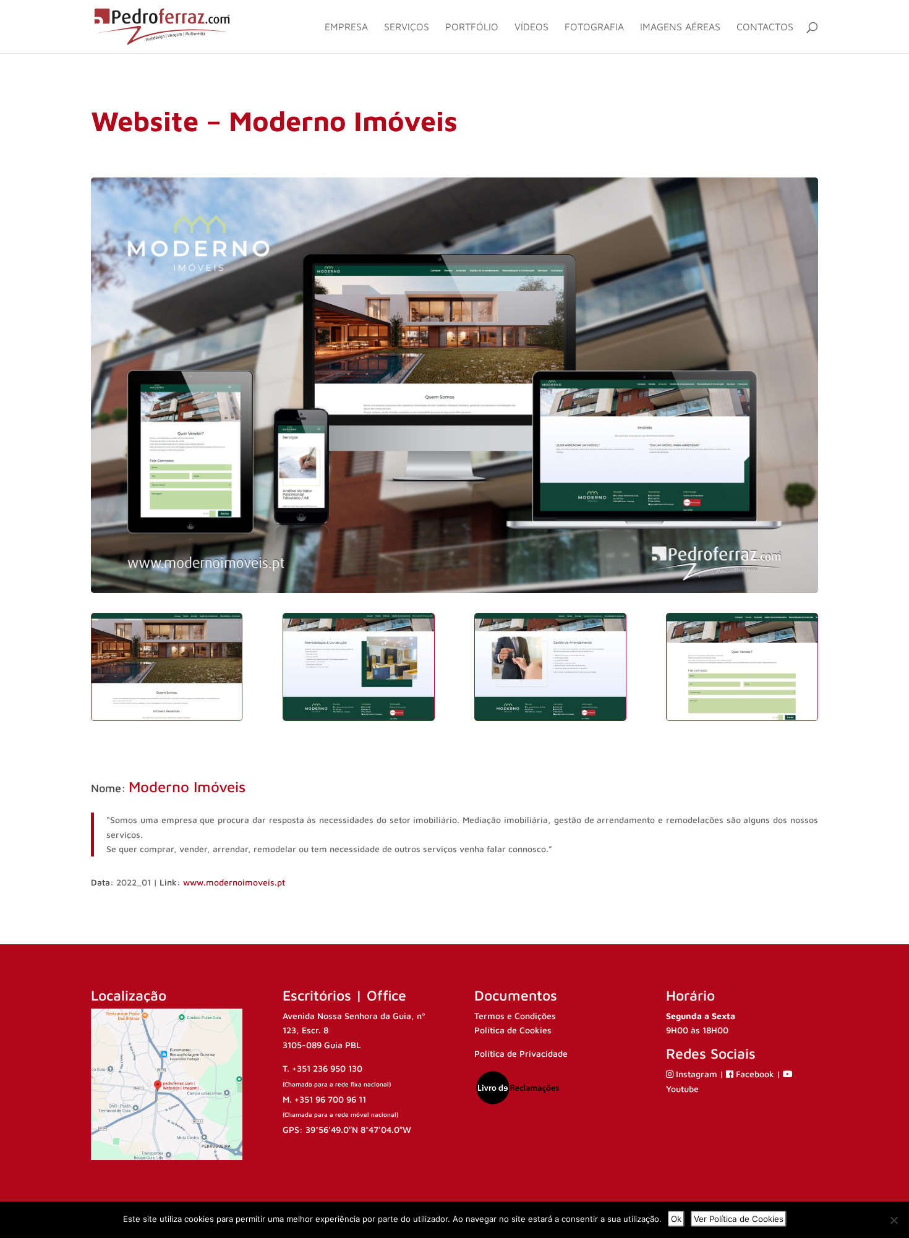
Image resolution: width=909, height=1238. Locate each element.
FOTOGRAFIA (594, 27)
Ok (676, 1219)
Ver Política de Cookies (738, 1219)
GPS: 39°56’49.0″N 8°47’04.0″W (347, 1129)
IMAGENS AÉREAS (680, 27)
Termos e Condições (515, 1015)
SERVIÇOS (406, 27)
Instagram (696, 1074)
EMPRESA (346, 27)
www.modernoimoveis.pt (234, 882)
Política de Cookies (513, 1030)
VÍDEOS (531, 27)
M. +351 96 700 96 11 (324, 1099)
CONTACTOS (764, 27)
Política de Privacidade (521, 1053)
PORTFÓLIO (471, 27)
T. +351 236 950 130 (322, 1068)
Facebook (755, 1074)
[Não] (893, 1220)
